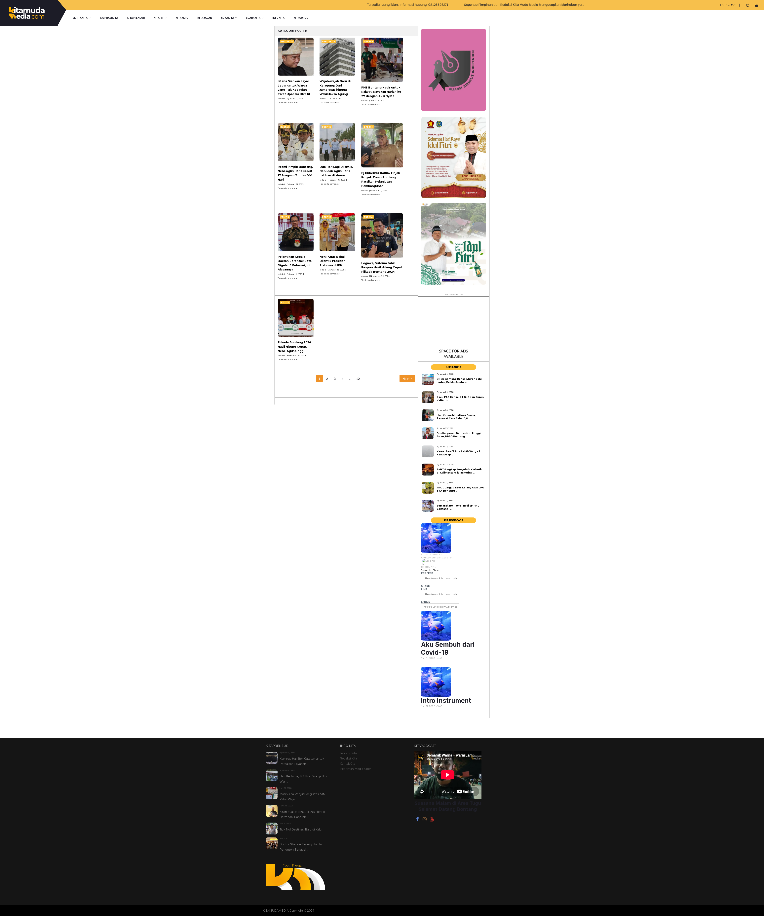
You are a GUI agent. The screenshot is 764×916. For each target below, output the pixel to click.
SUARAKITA (253, 17)
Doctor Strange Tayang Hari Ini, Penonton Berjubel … (301, 847)
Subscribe (426, 570)
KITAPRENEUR (136, 17)
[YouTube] (431, 819)
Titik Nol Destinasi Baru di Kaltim (302, 829)
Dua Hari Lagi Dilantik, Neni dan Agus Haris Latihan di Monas (336, 171)
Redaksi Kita (348, 758)
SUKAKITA (227, 17)
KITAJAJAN (204, 17)
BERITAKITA (80, 17)
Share (436, 570)
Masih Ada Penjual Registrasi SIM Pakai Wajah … (303, 796)
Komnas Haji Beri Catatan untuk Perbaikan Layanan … (302, 761)
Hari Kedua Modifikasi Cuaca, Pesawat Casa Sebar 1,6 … (456, 417)
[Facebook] (417, 819)
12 (358, 378)
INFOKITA (278, 17)
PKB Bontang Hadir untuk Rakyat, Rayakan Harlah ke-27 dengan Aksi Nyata (381, 92)
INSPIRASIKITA (108, 17)
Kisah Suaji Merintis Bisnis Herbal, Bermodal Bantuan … (302, 814)
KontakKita (347, 763)
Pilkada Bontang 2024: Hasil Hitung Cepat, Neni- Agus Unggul (295, 346)
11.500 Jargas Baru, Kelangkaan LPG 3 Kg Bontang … (460, 489)
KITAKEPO (181, 17)
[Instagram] (424, 819)
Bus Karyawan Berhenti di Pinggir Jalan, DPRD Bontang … (459, 435)
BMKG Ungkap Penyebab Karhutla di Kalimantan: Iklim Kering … (459, 471)
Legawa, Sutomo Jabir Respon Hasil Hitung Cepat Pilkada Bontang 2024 (381, 267)
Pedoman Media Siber (355, 769)
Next (406, 378)
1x (423, 563)
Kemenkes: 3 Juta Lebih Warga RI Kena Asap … (459, 453)
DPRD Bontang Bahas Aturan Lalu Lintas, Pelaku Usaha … (459, 380)
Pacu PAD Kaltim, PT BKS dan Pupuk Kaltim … (460, 399)
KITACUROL (300, 17)
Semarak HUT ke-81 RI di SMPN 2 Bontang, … (458, 507)
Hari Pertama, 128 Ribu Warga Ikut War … (304, 779)
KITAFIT (159, 17)
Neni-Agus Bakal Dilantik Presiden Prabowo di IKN (333, 261)
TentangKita (348, 753)
